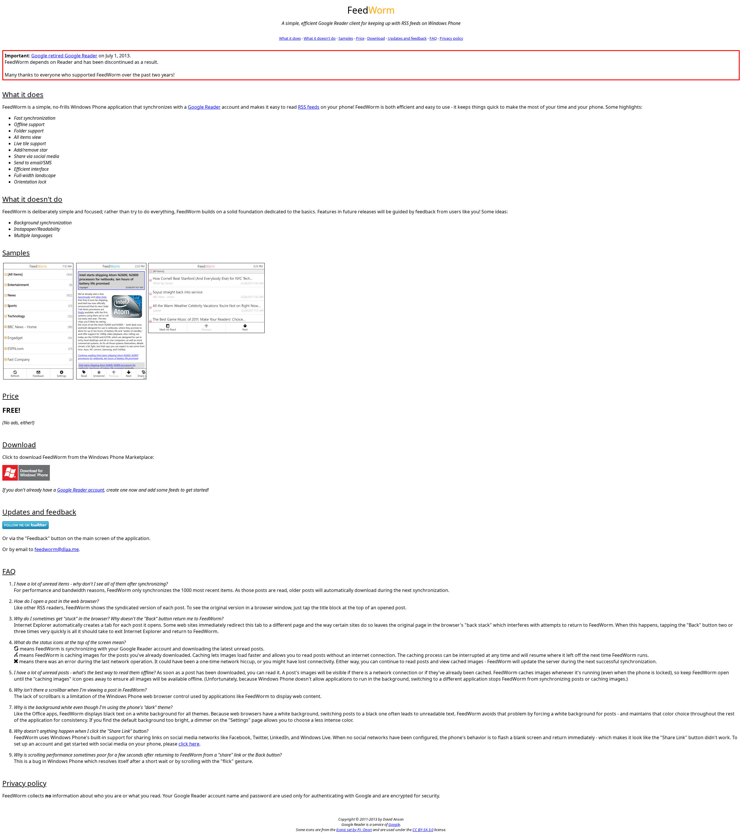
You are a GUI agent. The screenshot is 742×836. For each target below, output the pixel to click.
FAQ (433, 38)
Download (376, 38)
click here (189, 744)
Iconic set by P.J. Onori (354, 829)
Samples (346, 38)
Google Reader (204, 107)
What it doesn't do (320, 38)
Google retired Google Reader (64, 55)
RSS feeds (308, 107)
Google (394, 824)
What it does (290, 38)
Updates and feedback (407, 38)
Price (360, 38)
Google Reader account (80, 490)
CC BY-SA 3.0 (422, 829)
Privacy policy (451, 38)
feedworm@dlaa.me (56, 549)
